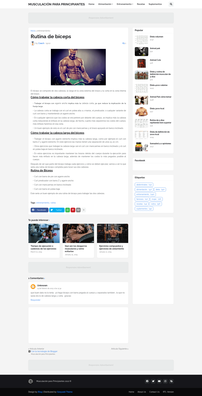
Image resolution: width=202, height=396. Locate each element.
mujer (156, 199)
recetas (141, 204)
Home (131, 392)
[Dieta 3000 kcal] (141, 111)
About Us (142, 392)
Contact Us (154, 392)
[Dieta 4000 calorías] (141, 88)
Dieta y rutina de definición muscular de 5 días (160, 74)
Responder (35, 300)
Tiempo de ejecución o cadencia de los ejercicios (43, 247)
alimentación (144, 189)
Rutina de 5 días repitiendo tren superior (160, 121)
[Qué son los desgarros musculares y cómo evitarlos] (78, 233)
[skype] (171, 381)
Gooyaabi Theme (64, 392)
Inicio (33, 31)
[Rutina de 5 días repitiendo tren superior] (141, 123)
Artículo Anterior (37, 349)
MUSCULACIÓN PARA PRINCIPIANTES (56, 4)
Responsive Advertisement (101, 18)
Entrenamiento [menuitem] (124, 4)
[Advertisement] (153, 260)
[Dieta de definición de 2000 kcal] (141, 135)
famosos (142, 199)
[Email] (78, 210)
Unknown (42, 285)
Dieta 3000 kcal (157, 108)
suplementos (144, 209)
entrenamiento (43, 31)
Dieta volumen (156, 37)
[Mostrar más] (83, 210)
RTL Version (168, 392)
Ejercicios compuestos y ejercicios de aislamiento (111, 247)
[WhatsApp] (67, 210)
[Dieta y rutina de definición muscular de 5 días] (141, 74)
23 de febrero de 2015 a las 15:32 (49, 288)
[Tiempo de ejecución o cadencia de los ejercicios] (44, 233)
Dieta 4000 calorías (159, 85)
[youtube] (159, 381)
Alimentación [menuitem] (104, 4)
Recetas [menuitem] (141, 4)
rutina (53, 203)
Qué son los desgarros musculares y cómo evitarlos (76, 249)
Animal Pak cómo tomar (160, 97)
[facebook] (147, 381)
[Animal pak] (141, 51)
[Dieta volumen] (141, 39)
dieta (160, 189)
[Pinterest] (73, 210)
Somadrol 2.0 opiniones (160, 143)
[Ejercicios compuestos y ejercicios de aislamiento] (112, 233)
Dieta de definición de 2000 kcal (160, 133)
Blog (40, 392)
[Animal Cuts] (141, 63)
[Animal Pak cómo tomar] (141, 100)
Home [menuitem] (91, 4)
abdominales (144, 185)
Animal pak (155, 48)
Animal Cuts (155, 60)
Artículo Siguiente (119, 349)
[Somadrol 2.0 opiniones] (141, 146)
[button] (171, 4)
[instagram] (165, 381)
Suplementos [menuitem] (155, 4)
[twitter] (153, 381)
